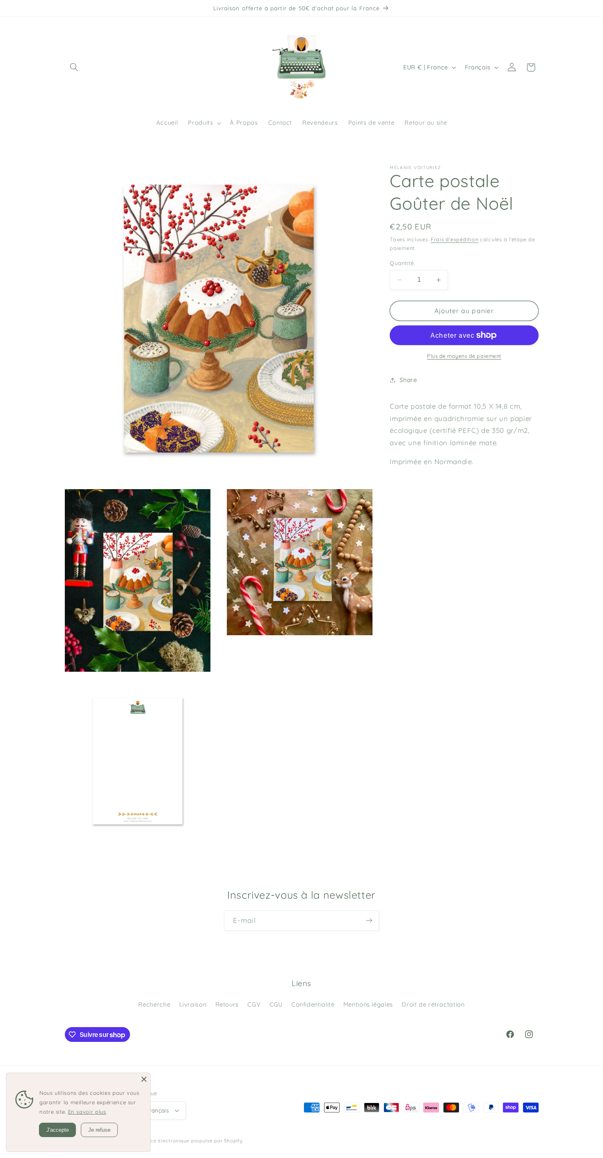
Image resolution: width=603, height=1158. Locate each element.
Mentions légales (402, 1004)
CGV (285, 1004)
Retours (258, 1004)
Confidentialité (346, 1004)
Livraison (224, 1004)
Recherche (185, 1004)
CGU (308, 1004)
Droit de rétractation (301, 1019)
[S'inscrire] (369, 921)
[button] (74, 67)
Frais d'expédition (453, 239)
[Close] (144, 1070)
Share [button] (409, 380)
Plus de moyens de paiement (464, 355)
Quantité (402, 262)
